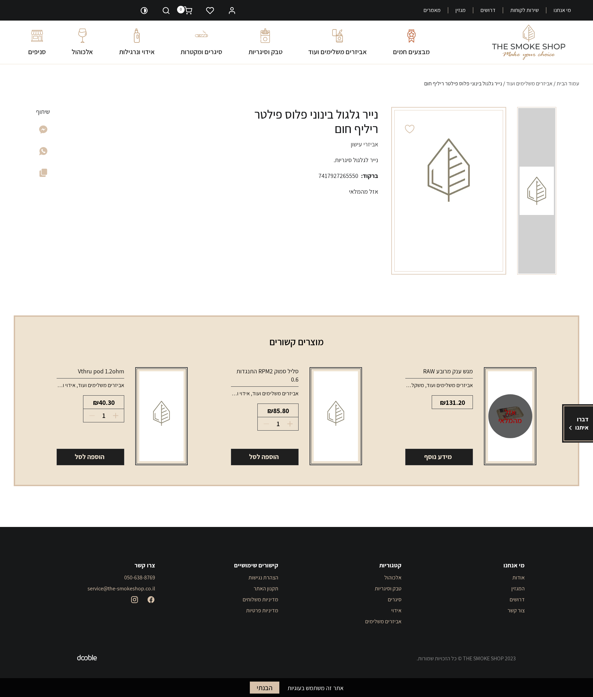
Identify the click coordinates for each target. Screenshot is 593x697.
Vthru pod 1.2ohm (101, 371)
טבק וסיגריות (265, 51)
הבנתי (264, 687)
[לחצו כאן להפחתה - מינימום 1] (264, 423)
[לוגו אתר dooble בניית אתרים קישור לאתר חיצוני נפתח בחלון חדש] (87, 658)
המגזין (518, 588)
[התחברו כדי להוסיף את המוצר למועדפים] (410, 129)
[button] (232, 10)
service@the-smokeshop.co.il (121, 588)
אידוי (396, 610)
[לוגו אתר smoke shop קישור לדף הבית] (528, 42)
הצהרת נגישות (263, 577)
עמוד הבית (568, 83)
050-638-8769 (139, 577)
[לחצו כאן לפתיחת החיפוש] (166, 10)
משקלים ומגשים (407, 385)
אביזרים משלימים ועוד (337, 51)
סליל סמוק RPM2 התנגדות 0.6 (267, 375)
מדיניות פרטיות (262, 610)
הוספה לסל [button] (264, 456)
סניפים (37, 51)
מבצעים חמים (411, 51)
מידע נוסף (438, 456)
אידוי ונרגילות (137, 51)
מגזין (460, 10)
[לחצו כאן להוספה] (292, 423)
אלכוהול (82, 51)
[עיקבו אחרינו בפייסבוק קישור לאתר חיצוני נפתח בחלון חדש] (151, 600)
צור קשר (516, 610)
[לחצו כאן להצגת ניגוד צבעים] (144, 10)
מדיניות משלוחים (260, 599)
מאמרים (432, 10)
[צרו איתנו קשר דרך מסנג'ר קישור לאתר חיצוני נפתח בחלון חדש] (43, 131)
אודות (518, 577)
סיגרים (395, 599)
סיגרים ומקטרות (201, 51)
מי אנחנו (562, 10)
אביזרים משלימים (383, 621)
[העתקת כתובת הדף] (43, 174)
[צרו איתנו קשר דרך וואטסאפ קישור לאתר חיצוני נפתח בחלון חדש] (43, 153)
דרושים (488, 10)
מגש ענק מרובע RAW (448, 371)
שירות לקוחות (524, 10)
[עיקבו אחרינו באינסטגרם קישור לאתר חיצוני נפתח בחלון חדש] (134, 600)
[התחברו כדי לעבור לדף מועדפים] (210, 10)
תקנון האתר (266, 588)
